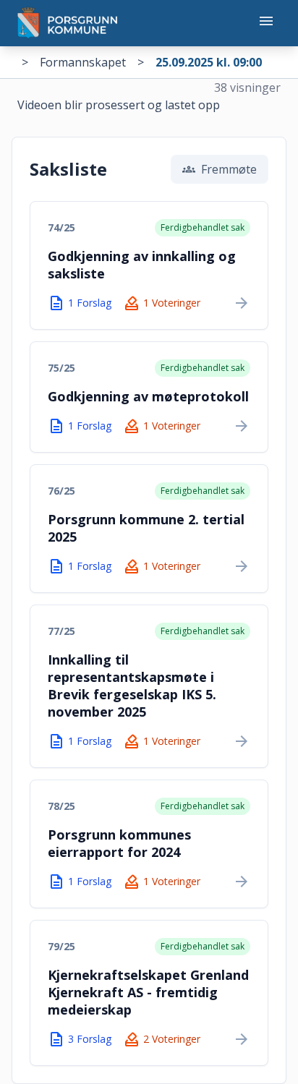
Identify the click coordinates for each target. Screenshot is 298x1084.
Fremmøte (219, 169)
